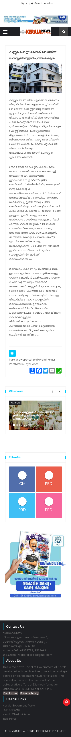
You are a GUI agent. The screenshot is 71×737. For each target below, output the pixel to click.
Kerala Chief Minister (16, 714)
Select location (44, 3)
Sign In (24, 4)
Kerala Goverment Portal (19, 706)
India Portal (10, 719)
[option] (35, 415)
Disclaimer (10, 693)
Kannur (15, 402)
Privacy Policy (29, 693)
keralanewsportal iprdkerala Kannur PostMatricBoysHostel (32, 362)
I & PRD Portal (11, 710)
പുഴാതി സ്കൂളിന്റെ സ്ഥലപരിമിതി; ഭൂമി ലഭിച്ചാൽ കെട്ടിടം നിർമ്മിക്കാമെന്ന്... (34, 416)
